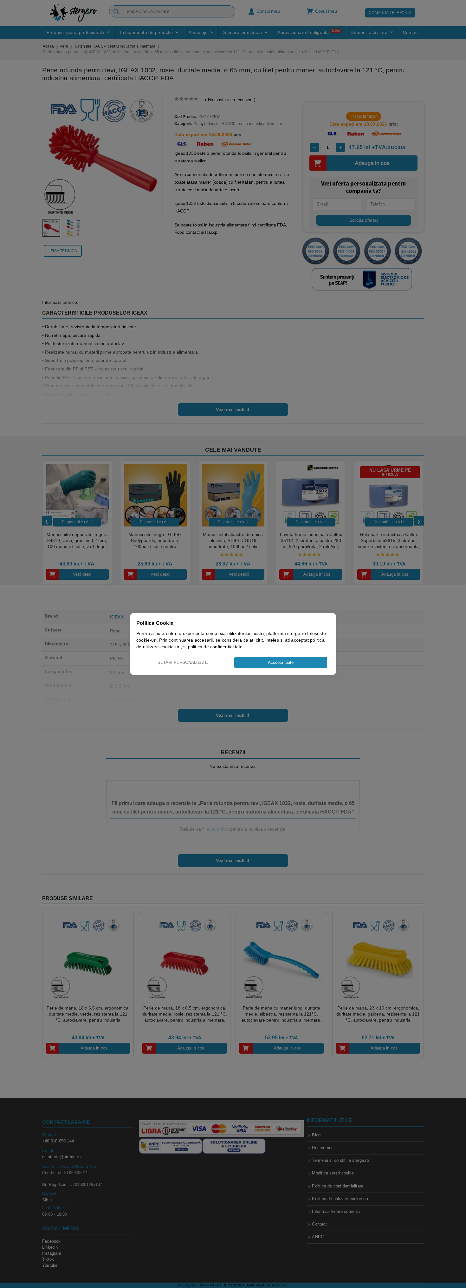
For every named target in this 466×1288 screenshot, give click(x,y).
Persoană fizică (214, 681)
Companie (257, 681)
